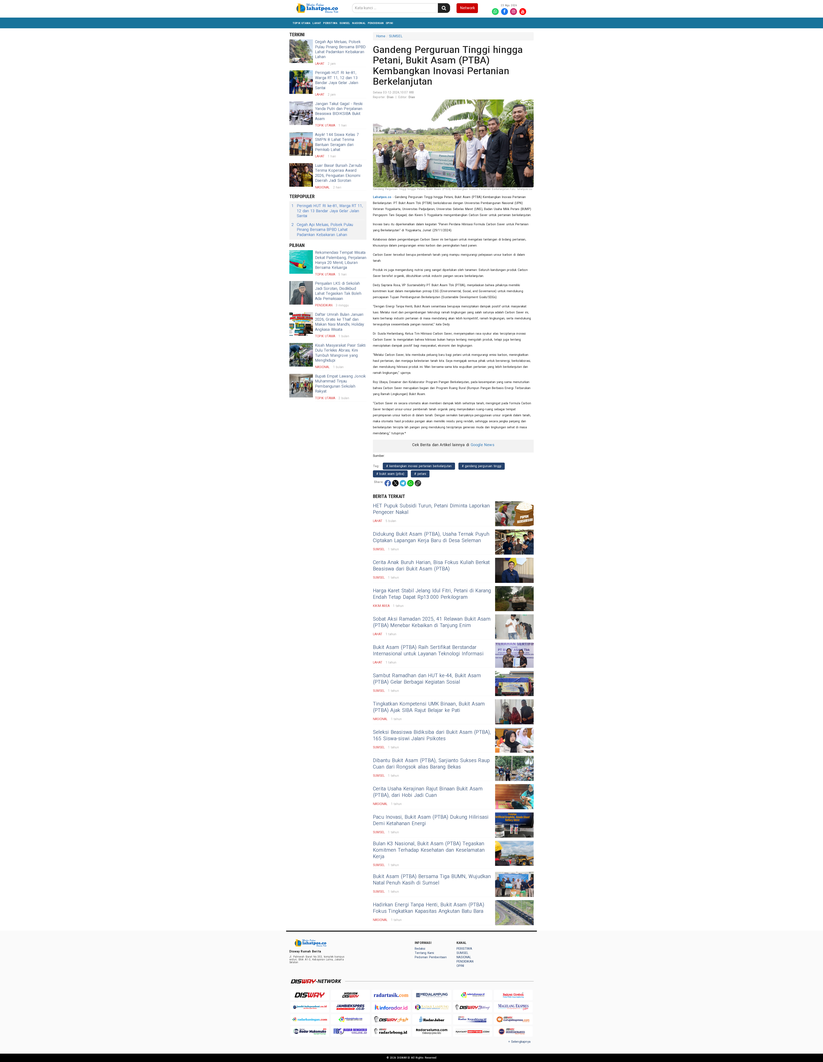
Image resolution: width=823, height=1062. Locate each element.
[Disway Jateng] (472, 1007)
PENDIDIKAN (376, 23)
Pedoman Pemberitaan (431, 957)
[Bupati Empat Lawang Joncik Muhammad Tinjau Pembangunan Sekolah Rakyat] (301, 385)
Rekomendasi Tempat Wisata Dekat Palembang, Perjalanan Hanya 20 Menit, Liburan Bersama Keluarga (340, 260)
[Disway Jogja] (391, 1019)
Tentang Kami (424, 953)
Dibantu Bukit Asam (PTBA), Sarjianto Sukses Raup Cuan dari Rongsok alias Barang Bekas (431, 764)
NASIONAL (359, 23)
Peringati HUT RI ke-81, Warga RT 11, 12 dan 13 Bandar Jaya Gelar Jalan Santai (336, 80)
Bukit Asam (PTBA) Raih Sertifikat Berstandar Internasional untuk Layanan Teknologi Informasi (428, 650)
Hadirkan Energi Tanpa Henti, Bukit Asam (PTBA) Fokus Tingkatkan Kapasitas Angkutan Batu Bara (428, 908)
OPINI (389, 23)
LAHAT (316, 23)
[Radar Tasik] (391, 995)
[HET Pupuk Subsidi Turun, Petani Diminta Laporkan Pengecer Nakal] (514, 513)
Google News (482, 445)
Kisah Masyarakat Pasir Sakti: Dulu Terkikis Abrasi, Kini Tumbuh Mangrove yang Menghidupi (340, 353)
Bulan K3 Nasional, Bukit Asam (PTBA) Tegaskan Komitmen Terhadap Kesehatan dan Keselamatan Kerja (429, 850)
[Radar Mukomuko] (309, 1031)
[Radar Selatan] (513, 1031)
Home (380, 36)
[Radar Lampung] (432, 1007)
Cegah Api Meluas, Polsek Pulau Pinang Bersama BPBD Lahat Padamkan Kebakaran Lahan (340, 49)
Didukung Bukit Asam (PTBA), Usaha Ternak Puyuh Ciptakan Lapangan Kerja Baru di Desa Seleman (431, 537)
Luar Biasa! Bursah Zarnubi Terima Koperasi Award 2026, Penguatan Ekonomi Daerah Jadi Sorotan (338, 173)
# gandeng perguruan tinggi (482, 466)
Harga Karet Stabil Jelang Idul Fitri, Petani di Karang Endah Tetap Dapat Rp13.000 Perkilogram (432, 594)
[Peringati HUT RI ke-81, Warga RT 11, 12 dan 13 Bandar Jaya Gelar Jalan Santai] (301, 82)
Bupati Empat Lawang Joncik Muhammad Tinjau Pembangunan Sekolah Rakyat (340, 383)
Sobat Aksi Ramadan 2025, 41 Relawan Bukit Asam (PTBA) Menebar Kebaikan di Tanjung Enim (432, 622)
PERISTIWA (330, 23)
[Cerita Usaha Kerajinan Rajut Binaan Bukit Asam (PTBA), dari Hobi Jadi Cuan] (514, 796)
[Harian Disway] (350, 995)
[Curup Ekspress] (513, 1019)
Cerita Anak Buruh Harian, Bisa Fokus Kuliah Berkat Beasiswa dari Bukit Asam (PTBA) (431, 566)
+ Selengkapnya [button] (519, 1041)
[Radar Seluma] (432, 1031)
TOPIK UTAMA (301, 23)
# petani (420, 474)
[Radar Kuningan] (309, 1019)
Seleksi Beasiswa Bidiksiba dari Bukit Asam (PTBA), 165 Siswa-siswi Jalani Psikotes (432, 735)
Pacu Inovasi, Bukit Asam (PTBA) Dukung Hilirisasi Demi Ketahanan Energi (430, 820)
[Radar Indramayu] (472, 995)
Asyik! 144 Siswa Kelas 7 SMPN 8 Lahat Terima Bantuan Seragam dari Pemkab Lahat (337, 142)
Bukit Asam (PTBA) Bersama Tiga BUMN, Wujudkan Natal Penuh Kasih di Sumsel (432, 880)
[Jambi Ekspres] (350, 1007)
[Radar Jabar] (432, 1019)
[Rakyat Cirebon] (513, 995)
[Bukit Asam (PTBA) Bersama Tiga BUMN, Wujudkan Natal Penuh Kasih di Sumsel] (514, 884)
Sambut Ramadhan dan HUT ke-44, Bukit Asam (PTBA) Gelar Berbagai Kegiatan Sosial (427, 679)
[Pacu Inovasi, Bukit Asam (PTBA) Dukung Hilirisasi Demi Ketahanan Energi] (514, 825)
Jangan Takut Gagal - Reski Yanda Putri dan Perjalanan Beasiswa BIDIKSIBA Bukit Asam (339, 111)
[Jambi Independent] (309, 1007)
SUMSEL (344, 23)
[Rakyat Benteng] (472, 1031)
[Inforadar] (391, 1007)
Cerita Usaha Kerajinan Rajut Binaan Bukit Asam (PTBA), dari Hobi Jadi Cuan (428, 792)
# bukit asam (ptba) (390, 474)
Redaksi (420, 948)
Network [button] (467, 8)
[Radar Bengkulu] (350, 1031)
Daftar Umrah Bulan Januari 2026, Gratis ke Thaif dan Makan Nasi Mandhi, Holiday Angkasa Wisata (339, 322)
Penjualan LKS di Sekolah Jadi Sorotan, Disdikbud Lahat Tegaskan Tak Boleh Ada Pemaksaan (338, 291)
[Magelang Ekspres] (513, 1007)
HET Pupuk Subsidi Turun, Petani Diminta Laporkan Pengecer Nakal (431, 509)
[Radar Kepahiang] (472, 1019)
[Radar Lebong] (391, 1031)
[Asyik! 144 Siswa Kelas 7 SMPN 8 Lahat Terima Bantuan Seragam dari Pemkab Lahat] (301, 144)
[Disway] (309, 995)
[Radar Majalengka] (350, 1019)
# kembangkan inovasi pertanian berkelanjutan (419, 466)
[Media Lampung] (432, 995)
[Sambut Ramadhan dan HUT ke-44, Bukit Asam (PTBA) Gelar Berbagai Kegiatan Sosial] (514, 683)
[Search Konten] (443, 8)
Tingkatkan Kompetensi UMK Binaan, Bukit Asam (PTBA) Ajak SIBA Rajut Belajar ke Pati (429, 707)
